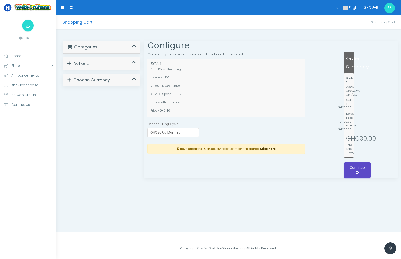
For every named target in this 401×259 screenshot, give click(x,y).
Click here (268, 149)
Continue (357, 167)
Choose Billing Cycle (162, 124)
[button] (21, 38)
